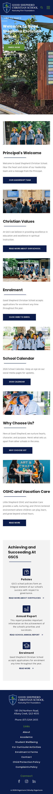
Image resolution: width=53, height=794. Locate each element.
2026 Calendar (17, 382)
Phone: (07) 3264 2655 (26, 719)
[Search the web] (41, 7)
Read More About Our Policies (25, 598)
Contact (26, 757)
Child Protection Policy (26, 762)
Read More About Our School (24, 248)
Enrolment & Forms (26, 752)
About (26, 732)
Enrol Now (14, 47)
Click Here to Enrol (19, 317)
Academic (26, 737)
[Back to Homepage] (20, 7)
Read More (10, 55)
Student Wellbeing (26, 742)
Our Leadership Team (20, 180)
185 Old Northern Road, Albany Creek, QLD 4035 (26, 712)
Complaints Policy (26, 767)
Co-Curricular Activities (26, 747)
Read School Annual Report (25, 635)
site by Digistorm (35, 790)
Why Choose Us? (17, 450)
